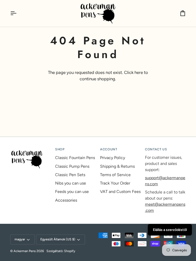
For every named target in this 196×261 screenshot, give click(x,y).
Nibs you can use (70, 183)
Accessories (66, 200)
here (138, 72)
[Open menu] (18, 13)
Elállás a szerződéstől (170, 230)
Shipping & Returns (117, 166)
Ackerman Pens (25, 251)
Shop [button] (60, 149)
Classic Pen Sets (70, 174)
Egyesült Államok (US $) (57, 239)
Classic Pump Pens (72, 166)
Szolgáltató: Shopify (60, 251)
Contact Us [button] (156, 149)
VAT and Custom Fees (120, 191)
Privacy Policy (112, 157)
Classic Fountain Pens (75, 157)
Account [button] (108, 149)
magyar (20, 239)
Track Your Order (115, 183)
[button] (30, 148)
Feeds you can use (72, 191)
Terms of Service (115, 174)
